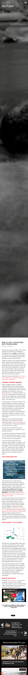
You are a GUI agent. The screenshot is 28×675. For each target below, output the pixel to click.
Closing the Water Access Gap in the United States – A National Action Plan (14, 494)
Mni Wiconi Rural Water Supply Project (15, 511)
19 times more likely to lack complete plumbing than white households (13, 377)
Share (4, 346)
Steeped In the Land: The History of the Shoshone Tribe (13, 662)
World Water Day (14, 580)
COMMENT (10, 346)
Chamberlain (16, 422)
